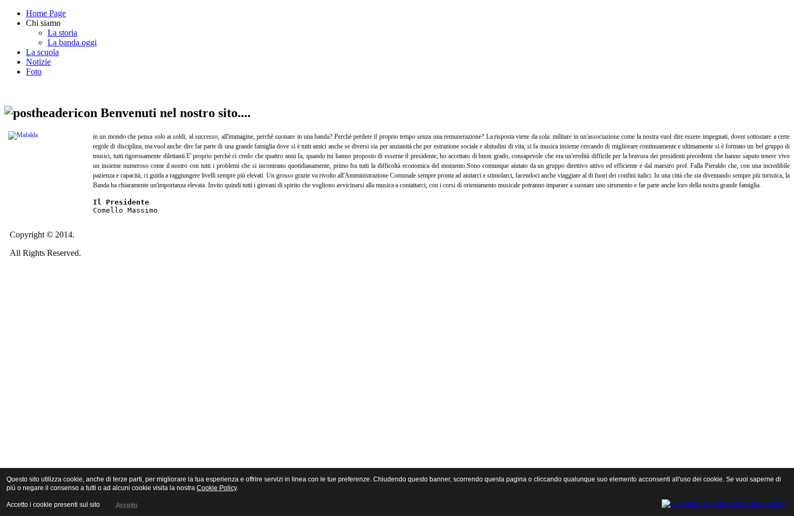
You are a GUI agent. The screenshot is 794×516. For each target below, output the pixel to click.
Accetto (126, 504)
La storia (62, 32)
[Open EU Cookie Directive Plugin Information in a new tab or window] (723, 502)
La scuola (42, 52)
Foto (34, 71)
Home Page (46, 13)
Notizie (38, 61)
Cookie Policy (217, 488)
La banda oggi (72, 42)
